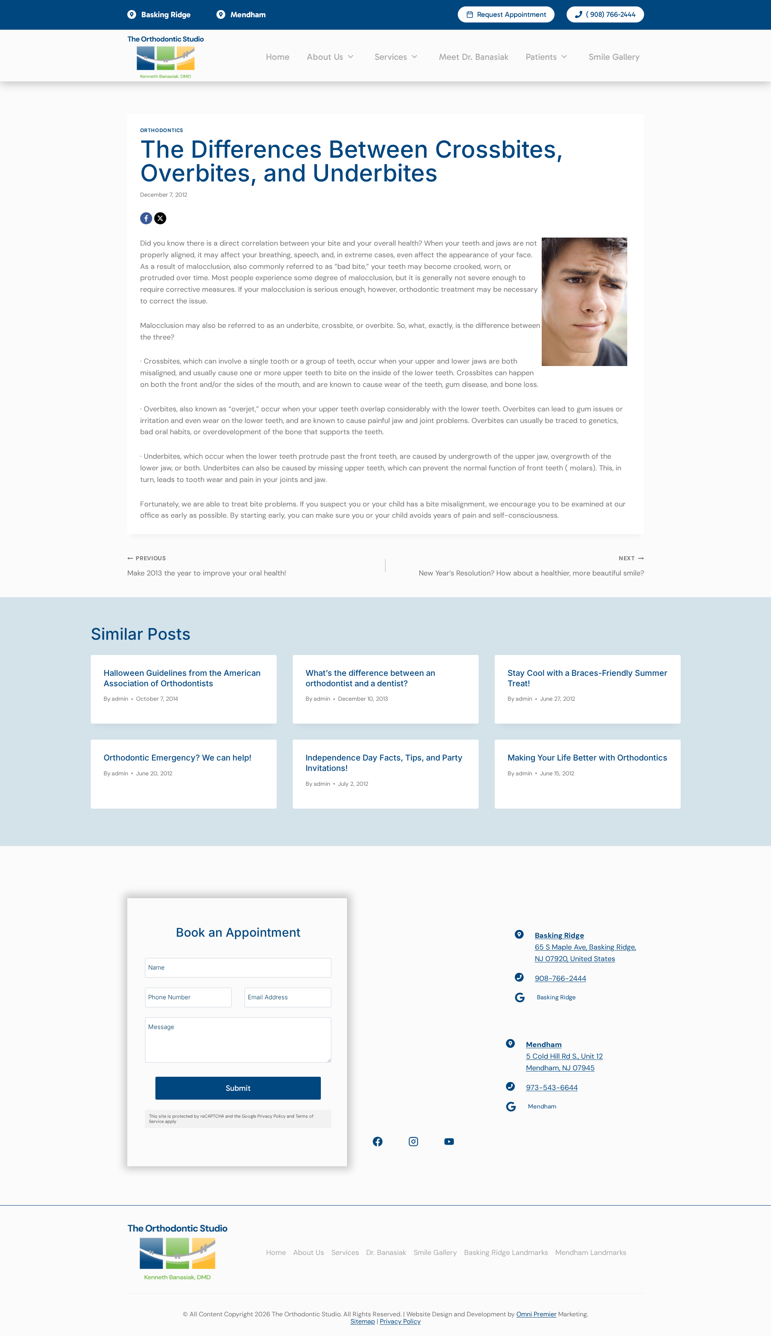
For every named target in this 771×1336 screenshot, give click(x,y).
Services (391, 56)
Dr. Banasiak (386, 1252)
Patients (541, 56)
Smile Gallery (614, 56)
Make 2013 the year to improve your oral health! (206, 566)
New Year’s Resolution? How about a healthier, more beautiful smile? (531, 566)
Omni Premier (536, 1314)
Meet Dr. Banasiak (473, 56)
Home (278, 56)
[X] (160, 218)
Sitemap (363, 1321)
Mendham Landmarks (590, 1252)
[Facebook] (146, 218)
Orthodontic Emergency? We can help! (177, 758)
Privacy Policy (400, 1321)
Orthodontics (162, 130)
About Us (325, 56)
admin (120, 698)
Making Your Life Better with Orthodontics (587, 758)
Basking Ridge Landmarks (506, 1252)
